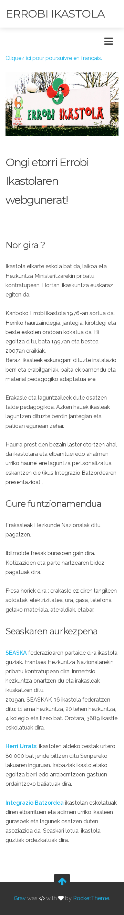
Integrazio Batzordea (35, 803)
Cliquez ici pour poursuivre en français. (54, 58)
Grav (20, 898)
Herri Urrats (21, 746)
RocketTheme (91, 898)
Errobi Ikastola (55, 13)
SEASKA (16, 653)
